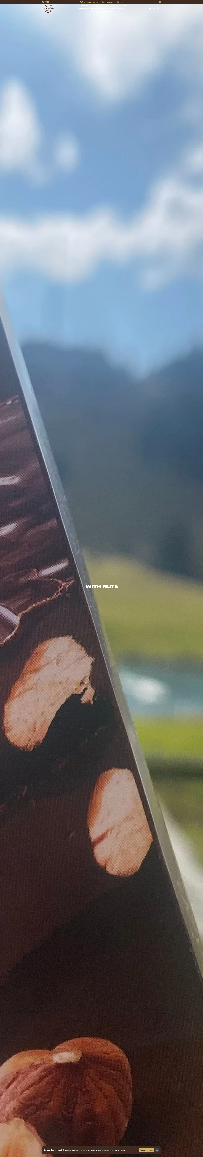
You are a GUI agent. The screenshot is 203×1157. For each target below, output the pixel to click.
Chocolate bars (83, 5)
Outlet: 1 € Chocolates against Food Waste (108, 9)
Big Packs (108, 12)
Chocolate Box (83, 9)
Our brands (96, 12)
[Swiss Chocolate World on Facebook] (43, 2)
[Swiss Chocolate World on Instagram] (46, 2)
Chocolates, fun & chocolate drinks (114, 5)
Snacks (95, 5)
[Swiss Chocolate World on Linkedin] (48, 2)
